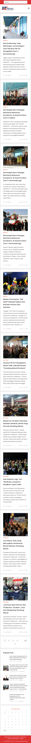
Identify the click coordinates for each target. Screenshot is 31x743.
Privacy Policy (16, 737)
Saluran (21, 738)
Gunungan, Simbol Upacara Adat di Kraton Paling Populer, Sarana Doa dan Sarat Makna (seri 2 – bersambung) (19, 667)
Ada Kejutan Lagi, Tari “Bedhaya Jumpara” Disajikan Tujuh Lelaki (12, 482)
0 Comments (8, 75)
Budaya (5, 40)
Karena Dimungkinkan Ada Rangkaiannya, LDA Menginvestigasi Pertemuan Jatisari (17, 697)
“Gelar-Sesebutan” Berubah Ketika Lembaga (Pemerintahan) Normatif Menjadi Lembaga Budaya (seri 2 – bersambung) (19, 686)
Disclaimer (23, 737)
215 (25, 641)
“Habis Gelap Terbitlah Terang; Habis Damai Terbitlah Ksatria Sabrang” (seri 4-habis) (18, 677)
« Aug (4, 730)
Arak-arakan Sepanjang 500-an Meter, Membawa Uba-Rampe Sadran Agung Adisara (18, 657)
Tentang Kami (7, 737)
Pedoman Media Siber (13, 738)
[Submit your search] (25, 2)
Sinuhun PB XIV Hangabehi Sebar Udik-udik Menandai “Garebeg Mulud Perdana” (14, 365)
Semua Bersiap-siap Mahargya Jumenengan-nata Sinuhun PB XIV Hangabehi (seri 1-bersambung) (14, 48)
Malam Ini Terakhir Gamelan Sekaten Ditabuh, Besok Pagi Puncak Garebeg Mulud (15, 423)
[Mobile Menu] (28, 8)
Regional (6, 360)
